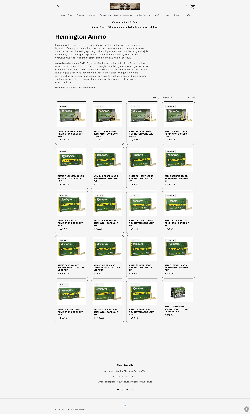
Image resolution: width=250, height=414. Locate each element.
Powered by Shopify (77, 409)
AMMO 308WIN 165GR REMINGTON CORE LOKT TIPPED (141, 134)
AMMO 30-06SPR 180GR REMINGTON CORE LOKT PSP (105, 178)
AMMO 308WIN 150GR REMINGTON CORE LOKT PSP (105, 223)
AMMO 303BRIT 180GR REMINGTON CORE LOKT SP (177, 178)
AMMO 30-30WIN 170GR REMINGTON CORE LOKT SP (141, 223)
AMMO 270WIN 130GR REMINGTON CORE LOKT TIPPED (105, 134)
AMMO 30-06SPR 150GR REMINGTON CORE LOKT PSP (141, 178)
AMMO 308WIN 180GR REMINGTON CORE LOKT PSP (70, 223)
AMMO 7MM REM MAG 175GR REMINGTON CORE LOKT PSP (106, 267)
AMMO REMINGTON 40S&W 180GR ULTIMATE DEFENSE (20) (177, 309)
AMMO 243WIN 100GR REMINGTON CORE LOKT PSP (141, 312)
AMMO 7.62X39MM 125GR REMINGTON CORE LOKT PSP (71, 178)
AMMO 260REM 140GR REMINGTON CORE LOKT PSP (70, 312)
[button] (58, 6)
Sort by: (156, 98)
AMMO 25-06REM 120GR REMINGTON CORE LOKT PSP (105, 312)
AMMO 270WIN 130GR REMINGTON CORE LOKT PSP (177, 267)
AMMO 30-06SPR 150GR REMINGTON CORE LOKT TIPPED (70, 134)
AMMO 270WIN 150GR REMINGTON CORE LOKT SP (141, 267)
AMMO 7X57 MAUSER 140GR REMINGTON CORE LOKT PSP (71, 267)
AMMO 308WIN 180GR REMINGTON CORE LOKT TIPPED (177, 134)
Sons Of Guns (65, 409)
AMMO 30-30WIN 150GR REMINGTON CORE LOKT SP (177, 223)
